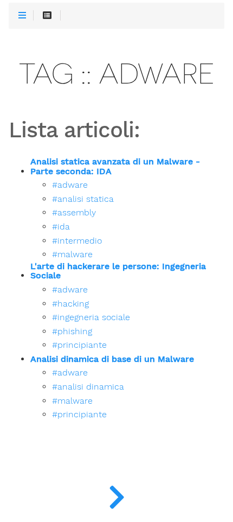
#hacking (70, 304)
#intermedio (77, 241)
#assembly (74, 213)
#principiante (79, 345)
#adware (70, 185)
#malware (72, 254)
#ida (61, 227)
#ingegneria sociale (91, 317)
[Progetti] (116, 495)
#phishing (72, 331)
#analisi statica (83, 199)
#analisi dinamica (88, 387)
